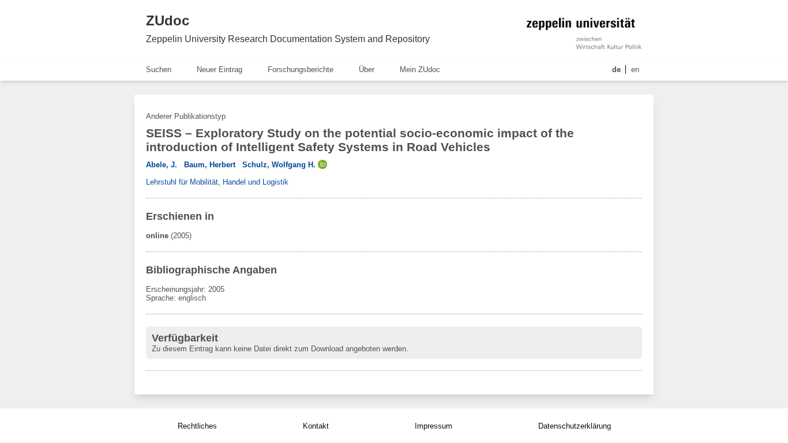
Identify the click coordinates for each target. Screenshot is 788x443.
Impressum (433, 426)
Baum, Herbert (209, 164)
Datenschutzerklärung (574, 426)
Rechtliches (197, 426)
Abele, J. (161, 164)
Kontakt (316, 426)
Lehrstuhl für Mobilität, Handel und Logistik (217, 182)
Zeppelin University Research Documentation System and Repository (288, 39)
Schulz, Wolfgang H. (279, 164)
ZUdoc (167, 20)
